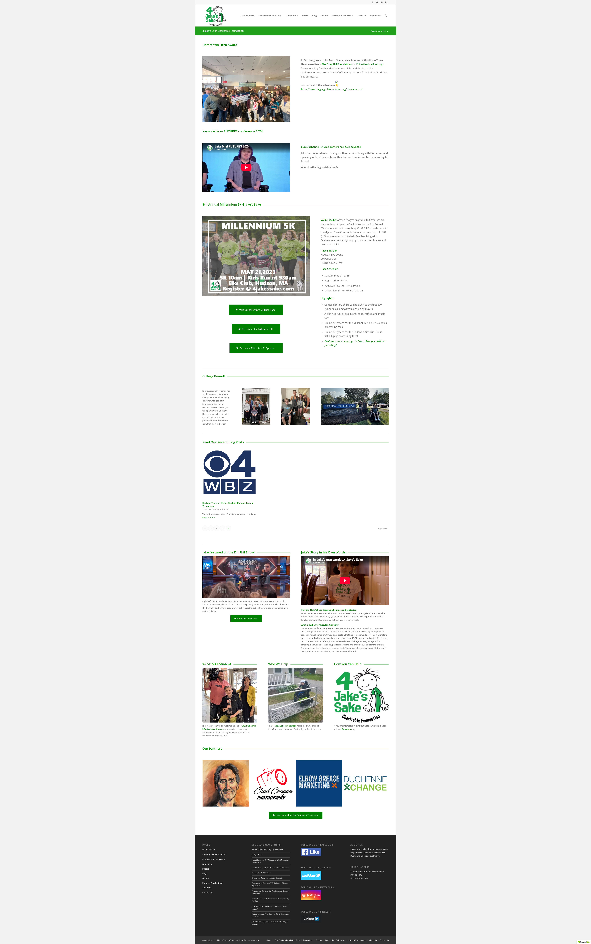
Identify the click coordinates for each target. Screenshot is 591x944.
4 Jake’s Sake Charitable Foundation (223, 31)
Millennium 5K (208, 849)
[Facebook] (372, 2)
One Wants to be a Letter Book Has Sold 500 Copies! (270, 867)
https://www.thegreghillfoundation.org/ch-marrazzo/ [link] (331, 89)
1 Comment (207, 509)
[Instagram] (381, 2)
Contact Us (207, 892)
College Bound (257, 855)
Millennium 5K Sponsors (215, 854)
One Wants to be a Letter (214, 859)
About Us (206, 887)
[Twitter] (377, 2)
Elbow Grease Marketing (249, 940)
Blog (204, 873)
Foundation (207, 864)
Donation (346, 729)
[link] (336, 64)
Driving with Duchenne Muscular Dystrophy (267, 878)
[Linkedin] (386, 2)
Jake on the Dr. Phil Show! (261, 873)
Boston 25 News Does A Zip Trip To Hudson (267, 849)
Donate (205, 878)
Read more (207, 517)
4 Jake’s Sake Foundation (284, 725)
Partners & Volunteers (212, 883)
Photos (205, 868)
